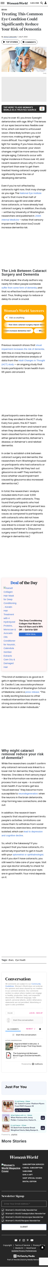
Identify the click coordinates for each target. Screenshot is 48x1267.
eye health (20, 960)
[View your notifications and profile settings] (40, 1029)
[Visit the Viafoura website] (37, 1064)
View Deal (30, 634)
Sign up (39, 1013)
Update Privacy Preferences (24, 1251)
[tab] (13, 1029)
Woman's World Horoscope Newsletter (24, 1217)
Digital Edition (29, 1181)
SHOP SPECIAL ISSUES (32, 1178)
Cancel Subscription (32, 1168)
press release (32, 692)
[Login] (45, 3)
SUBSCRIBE (34, 3)
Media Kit (19, 1248)
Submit (24, 1227)
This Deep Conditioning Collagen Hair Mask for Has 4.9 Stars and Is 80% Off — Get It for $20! (31, 625)
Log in (32, 1013)
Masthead (31, 1248)
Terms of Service (22, 1245)
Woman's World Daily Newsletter (21, 1210)
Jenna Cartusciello (10, 37)
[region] (24, 1039)
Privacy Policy (39, 1245)
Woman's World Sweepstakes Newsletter (25, 1213)
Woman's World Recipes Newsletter (22, 1220)
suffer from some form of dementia (19, 287)
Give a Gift (28, 1175)
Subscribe (27, 1171)
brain (11, 960)
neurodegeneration (28, 793)
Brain (4, 9)
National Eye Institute (30, 193)
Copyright (7, 1245)
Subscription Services (33, 1164)
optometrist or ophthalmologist (28, 854)
